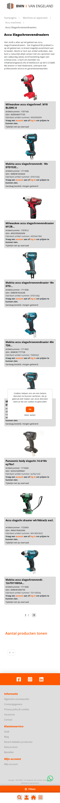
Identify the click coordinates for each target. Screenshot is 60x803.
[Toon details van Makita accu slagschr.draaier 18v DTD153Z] (30, 384)
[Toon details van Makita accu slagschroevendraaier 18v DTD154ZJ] (30, 266)
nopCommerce (34, 783)
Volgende (34, 615)
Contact (8, 719)
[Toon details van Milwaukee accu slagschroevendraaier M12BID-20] (30, 206)
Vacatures (9, 714)
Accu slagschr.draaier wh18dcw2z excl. (30, 520)
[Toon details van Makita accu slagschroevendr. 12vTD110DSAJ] (30, 563)
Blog (6, 736)
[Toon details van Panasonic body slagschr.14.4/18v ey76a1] (30, 444)
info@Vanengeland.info (15, 62)
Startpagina (10, 17)
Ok (30, 409)
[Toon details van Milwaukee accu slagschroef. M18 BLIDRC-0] (30, 87)
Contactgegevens (13, 704)
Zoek (6, 731)
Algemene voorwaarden (16, 699)
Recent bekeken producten (18, 741)
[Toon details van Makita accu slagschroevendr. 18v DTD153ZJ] (30, 147)
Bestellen (9, 752)
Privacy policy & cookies (16, 709)
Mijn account (11, 764)
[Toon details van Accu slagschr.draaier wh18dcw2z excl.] (30, 503)
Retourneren (11, 747)
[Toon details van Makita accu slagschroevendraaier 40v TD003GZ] (30, 325)
